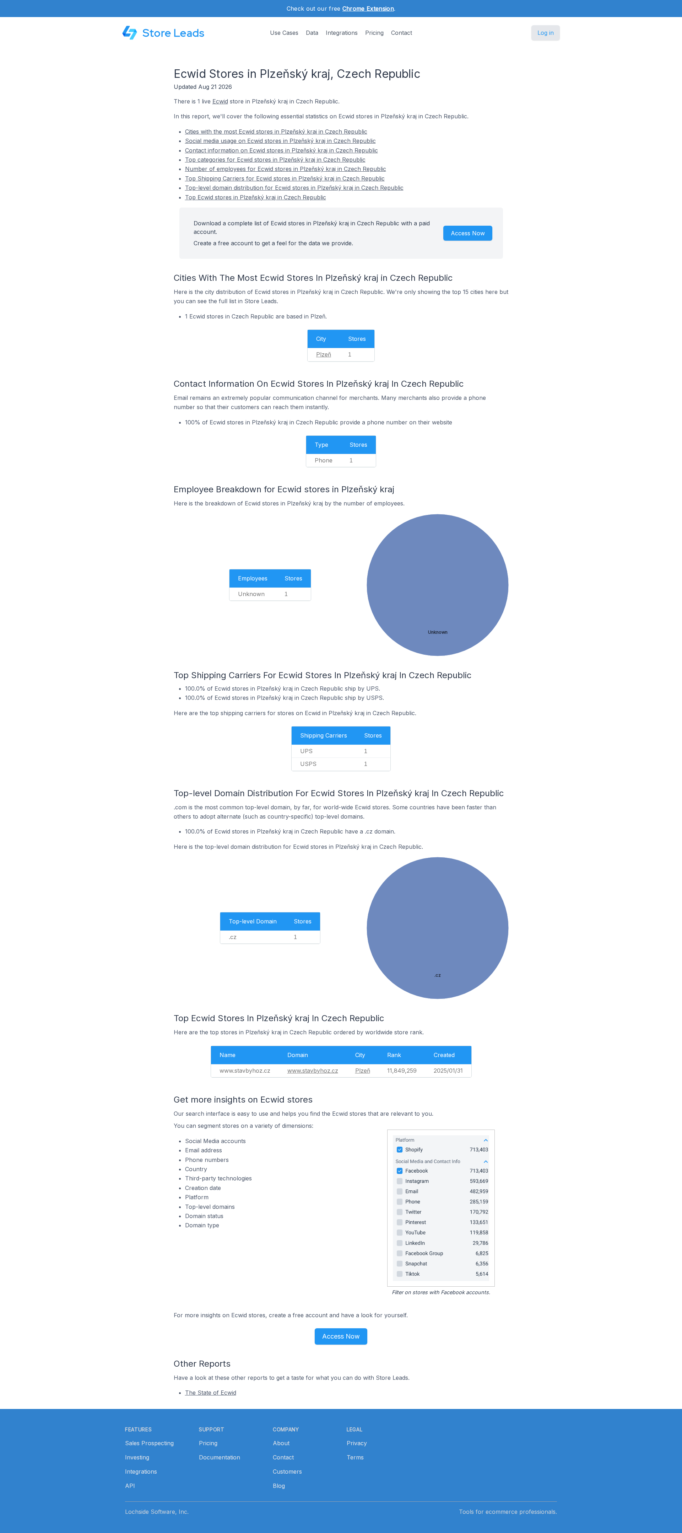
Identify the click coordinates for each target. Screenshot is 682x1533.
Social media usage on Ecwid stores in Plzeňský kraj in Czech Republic (280, 140)
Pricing (374, 32)
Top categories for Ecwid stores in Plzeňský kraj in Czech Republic (275, 159)
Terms (355, 1457)
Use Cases (284, 32)
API (130, 1485)
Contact (401, 32)
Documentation (219, 1457)
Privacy (357, 1443)
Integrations (342, 32)
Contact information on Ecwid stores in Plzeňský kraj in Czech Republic (281, 150)
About (281, 1443)
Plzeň (323, 354)
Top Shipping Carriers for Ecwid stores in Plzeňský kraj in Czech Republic (285, 178)
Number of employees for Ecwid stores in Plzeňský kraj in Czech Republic (285, 168)
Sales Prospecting (149, 1443)
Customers (287, 1471)
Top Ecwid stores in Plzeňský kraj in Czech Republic (255, 197)
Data (312, 32)
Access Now (468, 233)
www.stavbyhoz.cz (312, 1070)
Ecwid (220, 101)
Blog (279, 1485)
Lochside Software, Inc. (157, 1511)
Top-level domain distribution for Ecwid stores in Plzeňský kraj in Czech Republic (294, 187)
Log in (545, 32)
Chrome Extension (368, 8)
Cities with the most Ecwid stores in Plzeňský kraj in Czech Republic (276, 131)
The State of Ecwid (210, 1392)
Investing (137, 1457)
